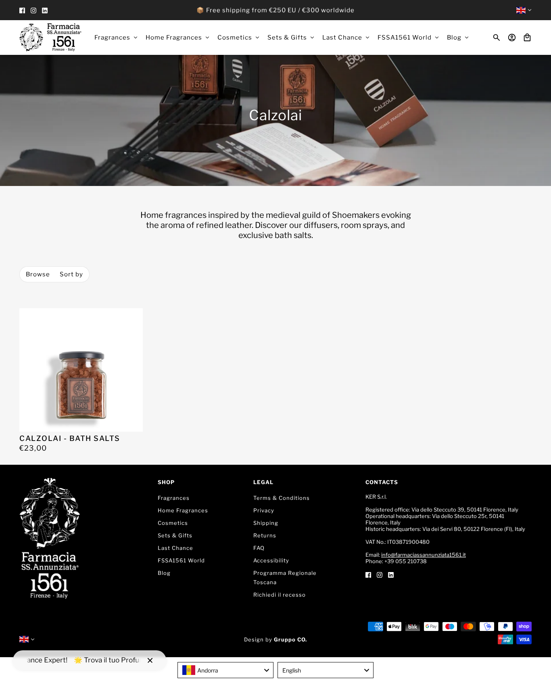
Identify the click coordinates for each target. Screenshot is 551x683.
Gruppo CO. (290, 639)
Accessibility (271, 560)
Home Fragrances (183, 510)
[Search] (496, 37)
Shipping (265, 523)
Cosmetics (173, 523)
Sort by (71, 274)
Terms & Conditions (281, 498)
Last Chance (175, 548)
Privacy (263, 510)
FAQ (259, 548)
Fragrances (174, 498)
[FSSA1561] (50, 37)
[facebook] (22, 10)
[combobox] (225, 670)
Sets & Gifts (175, 535)
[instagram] (33, 10)
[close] (150, 660)
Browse (38, 274)
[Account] (511, 37)
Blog (164, 573)
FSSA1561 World (181, 560)
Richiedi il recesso (279, 594)
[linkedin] (45, 10)
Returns (264, 535)
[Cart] (527, 37)
